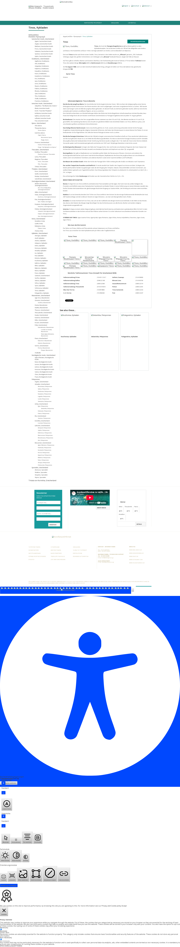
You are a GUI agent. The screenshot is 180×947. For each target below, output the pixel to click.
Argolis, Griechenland (41, 382)
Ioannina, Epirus (40, 133)
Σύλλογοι (31, 559)
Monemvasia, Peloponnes (45, 438)
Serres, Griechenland (41, 346)
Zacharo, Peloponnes (44, 418)
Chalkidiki (38, 353)
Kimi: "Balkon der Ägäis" (45, 201)
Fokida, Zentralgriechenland (43, 209)
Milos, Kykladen (39, 265)
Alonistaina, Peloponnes (45, 386)
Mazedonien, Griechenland (41, 295)
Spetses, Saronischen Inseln (44, 54)
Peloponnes (36, 379)
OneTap (16, 778)
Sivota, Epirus (42, 130)
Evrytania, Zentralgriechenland (44, 204)
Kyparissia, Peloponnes (45, 455)
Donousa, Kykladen (41, 248)
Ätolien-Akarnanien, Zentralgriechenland (41, 184)
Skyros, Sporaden (40, 477)
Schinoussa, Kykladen (41, 288)
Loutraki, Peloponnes (44, 423)
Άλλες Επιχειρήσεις (56, 553)
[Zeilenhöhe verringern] (3, 825)
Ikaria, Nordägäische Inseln (43, 362)
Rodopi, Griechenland (41, 176)
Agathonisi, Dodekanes (42, 61)
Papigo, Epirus (44, 140)
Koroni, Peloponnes (44, 452)
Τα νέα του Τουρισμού (80, 550)
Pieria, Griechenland (41, 338)
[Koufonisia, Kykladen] (74, 342)
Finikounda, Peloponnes (45, 465)
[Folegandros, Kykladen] (134, 342)
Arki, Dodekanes (40, 63)
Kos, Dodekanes (40, 78)
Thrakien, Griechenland (39, 169)
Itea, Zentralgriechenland (45, 216)
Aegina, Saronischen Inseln (43, 44)
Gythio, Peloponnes (43, 430)
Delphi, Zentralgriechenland (46, 213)
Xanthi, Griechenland (41, 174)
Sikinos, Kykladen (40, 280)
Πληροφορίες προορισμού (93, 23)
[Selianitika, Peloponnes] (104, 342)
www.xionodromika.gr (136, 553)
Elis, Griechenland (40, 416)
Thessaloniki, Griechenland (43, 313)
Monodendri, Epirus (46, 137)
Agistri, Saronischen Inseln (43, 41)
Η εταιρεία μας (55, 547)
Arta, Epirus (38, 125)
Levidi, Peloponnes (43, 399)
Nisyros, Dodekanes (41, 86)
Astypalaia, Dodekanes (42, 66)
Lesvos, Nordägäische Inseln (44, 364)
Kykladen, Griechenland (40, 233)
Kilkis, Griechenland (41, 320)
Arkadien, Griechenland (42, 384)
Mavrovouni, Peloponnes (45, 435)
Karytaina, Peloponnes (44, 394)
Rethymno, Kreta (40, 226)
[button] (34, 35)
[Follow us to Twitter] (43, 24)
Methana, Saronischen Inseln (44, 46)
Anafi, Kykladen (39, 238)
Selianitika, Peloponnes (47, 408)
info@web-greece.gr (108, 557)
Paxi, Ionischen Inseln (41, 121)
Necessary (3, 931)
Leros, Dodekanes (40, 83)
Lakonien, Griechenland (42, 425)
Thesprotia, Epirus (40, 128)
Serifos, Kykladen (40, 278)
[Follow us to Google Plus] (47, 24)
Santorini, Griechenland (42, 275)
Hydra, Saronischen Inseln (43, 56)
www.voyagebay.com (135, 559)
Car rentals (132, 23)
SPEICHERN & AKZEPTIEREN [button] (11, 946)
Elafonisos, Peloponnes (45, 433)
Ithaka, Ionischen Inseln (42, 108)
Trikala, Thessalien (40, 166)
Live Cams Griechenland (58, 559)
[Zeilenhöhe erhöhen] (3, 816)
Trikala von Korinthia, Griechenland (42, 480)
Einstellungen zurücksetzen (8, 885)
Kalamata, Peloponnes (44, 447)
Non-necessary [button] (6, 937)
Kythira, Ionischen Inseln (42, 116)
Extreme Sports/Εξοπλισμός (37, 556)
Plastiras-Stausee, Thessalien (46, 154)
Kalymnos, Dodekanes (42, 68)
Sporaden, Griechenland (40, 468)
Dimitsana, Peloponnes (45, 391)
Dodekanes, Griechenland (40, 59)
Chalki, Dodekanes (40, 98)
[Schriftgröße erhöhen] (3, 783)
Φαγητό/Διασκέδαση (68, 12)
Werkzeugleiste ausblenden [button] (8, 783)
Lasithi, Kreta (39, 223)
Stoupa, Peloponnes (44, 462)
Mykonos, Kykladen (41, 268)
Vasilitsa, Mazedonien (44, 302)
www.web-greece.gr (135, 550)
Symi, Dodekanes (40, 93)
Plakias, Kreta (42, 228)
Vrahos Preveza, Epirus (44, 144)
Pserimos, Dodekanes (42, 101)
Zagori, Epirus (42, 135)
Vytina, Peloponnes (43, 389)
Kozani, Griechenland (41, 323)
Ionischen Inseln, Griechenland (42, 103)
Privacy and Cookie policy (111, 906)
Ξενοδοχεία (53, 12)
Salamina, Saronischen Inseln (44, 51)
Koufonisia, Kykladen (41, 261)
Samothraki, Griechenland (43, 179)
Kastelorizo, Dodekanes (42, 76)
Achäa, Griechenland (41, 404)
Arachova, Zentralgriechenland (47, 197)
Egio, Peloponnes (43, 406)
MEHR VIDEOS (101, 508)
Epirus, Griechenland (39, 123)
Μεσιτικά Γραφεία (56, 550)
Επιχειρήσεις (82, 12)
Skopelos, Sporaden (41, 475)
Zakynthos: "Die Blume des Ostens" (46, 106)
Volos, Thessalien (43, 161)
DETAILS (139, 524)
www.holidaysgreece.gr (136, 563)
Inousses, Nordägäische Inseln (44, 369)
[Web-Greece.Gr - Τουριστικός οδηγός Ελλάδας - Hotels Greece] (43, 7)
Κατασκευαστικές (34, 550)
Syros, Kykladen (40, 285)
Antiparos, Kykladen (41, 243)
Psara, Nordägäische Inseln (43, 377)
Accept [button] (124, 906)
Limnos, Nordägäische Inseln (44, 367)
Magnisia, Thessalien (41, 159)
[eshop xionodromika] (66, 2)
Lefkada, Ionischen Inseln (43, 118)
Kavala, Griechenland (41, 315)
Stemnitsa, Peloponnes (44, 401)
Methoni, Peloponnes (44, 457)
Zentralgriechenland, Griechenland (43, 181)
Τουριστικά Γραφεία (34, 547)
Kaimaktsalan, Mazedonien (46, 327)
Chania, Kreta (39, 231)
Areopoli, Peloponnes (44, 428)
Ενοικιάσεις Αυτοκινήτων (80, 556)
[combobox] (65, 590)
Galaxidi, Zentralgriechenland (46, 211)
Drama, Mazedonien (41, 305)
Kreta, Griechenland (38, 219)
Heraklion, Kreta (40, 221)
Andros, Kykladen (40, 241)
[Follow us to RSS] (54, 24)
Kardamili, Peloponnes (44, 450)
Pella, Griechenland (41, 325)
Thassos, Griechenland (42, 310)
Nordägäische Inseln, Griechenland (43, 355)
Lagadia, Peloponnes (44, 396)
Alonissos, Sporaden (41, 470)
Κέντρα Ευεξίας (77, 553)
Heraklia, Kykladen (40, 251)
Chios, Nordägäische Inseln (43, 374)
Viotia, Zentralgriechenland (43, 195)
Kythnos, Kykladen (40, 263)
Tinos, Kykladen (40, 290)
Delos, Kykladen (40, 246)
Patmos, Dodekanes (41, 88)
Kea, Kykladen (39, 256)
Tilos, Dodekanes (40, 96)
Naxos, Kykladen (40, 270)
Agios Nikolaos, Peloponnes (46, 445)
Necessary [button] (4, 927)
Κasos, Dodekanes (41, 73)
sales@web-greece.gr (108, 562)
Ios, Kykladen (39, 253)
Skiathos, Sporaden (41, 472)
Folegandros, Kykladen (42, 293)
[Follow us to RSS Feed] (44, 537)
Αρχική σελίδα (67, 36)
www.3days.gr (133, 556)
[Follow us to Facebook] (40, 24)
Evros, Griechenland (41, 171)
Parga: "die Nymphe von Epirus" (47, 147)
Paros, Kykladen (40, 273)
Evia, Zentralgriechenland (43, 199)
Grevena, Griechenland (42, 300)
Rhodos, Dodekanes (41, 91)
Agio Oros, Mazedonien (42, 298)
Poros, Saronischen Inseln (43, 49)
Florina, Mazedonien (44, 348)
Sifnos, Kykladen (40, 283)
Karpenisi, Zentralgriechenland (47, 206)
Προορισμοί (42, 12)
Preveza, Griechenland (42, 142)
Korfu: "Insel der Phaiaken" (43, 111)
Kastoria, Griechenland (42, 318)
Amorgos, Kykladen (41, 236)
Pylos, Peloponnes (43, 460)
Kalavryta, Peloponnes (44, 411)
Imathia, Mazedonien (41, 308)
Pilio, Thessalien (42, 164)
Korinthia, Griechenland (42, 421)
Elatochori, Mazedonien (45, 340)
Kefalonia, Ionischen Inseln (43, 113)
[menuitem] (125, 6)
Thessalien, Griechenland (40, 150)
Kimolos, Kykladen (40, 258)
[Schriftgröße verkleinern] (3, 792)
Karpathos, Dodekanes (42, 71)
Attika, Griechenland (41, 192)
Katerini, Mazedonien (44, 343)
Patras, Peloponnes (43, 413)
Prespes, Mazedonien (47, 350)
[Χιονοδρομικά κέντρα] (61, 537)
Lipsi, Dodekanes (40, 81)
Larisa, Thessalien (40, 157)
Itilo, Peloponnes (43, 440)
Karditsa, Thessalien (41, 152)
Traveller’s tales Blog (97, 12)
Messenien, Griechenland (43, 443)
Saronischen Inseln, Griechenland (43, 39)
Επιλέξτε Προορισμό (37, 37)
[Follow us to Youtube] (50, 24)
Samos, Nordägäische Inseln (43, 372)
